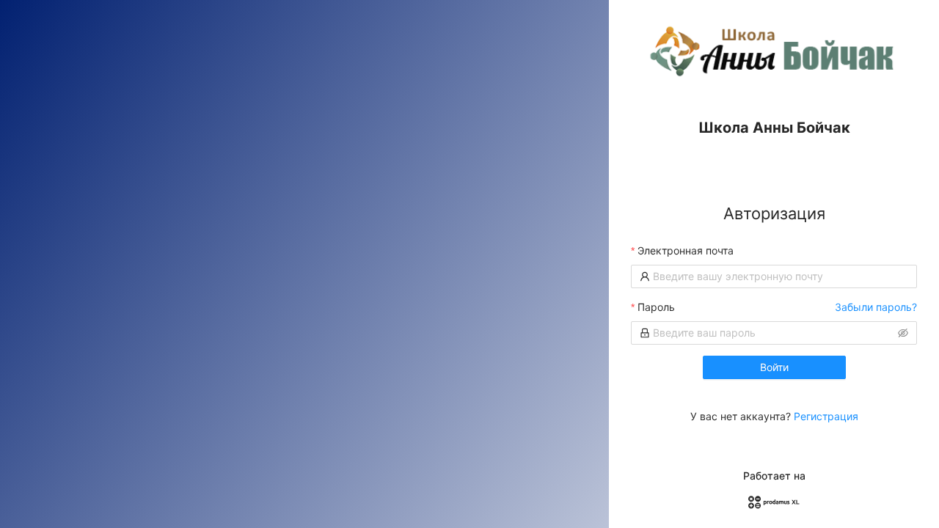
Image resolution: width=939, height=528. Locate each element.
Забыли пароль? (876, 307)
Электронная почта (685, 250)
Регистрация (826, 416)
